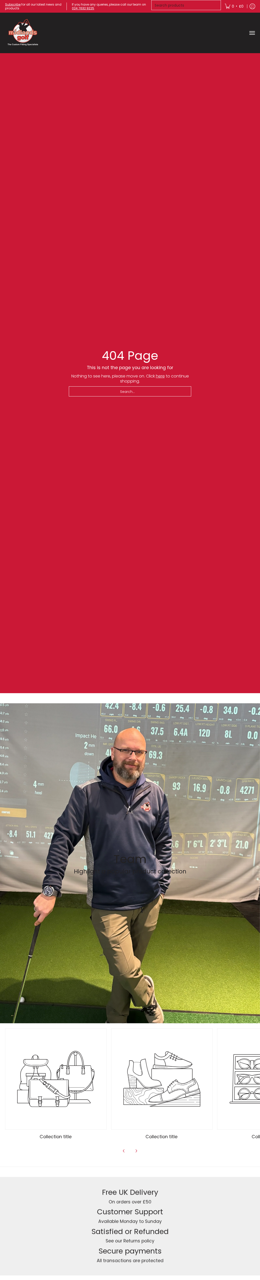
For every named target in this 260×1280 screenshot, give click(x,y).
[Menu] (252, 33)
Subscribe (13, 4)
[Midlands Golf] (23, 33)
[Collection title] (55, 1079)
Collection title (56, 1137)
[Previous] (123, 1150)
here (160, 376)
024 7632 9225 (83, 8)
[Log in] (252, 6)
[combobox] (130, 391)
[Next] (136, 1150)
